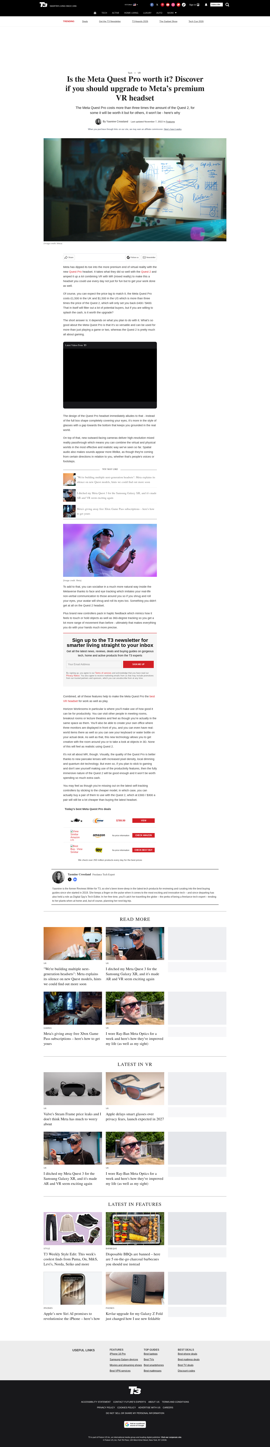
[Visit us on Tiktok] (184, 5)
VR (139, 73)
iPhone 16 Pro (118, 1354)
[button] (110, 820)
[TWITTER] (70, 879)
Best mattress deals (189, 1359)
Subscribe (215, 4)
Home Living (131, 12)
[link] (76, 820)
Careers (168, 1407)
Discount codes (186, 1370)
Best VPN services (120, 1370)
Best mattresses (152, 1370)
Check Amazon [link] (143, 835)
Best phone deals (187, 1354)
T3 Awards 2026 (140, 21)
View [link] (143, 820)
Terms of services (103, 673)
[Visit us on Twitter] (157, 5)
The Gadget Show (168, 21)
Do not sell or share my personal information (135, 1413)
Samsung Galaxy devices (124, 1359)
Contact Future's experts (129, 1402)
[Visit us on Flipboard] (178, 5)
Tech (104, 12)
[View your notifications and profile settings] (206, 5)
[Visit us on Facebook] (152, 5)
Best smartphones (154, 1365)
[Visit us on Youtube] (168, 5)
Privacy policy (106, 1407)
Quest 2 (146, 271)
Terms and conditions (175, 1402)
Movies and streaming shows (126, 1365)
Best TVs (149, 1359)
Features (170, 121)
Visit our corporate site (171, 1437)
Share (70, 257)
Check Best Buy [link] (143, 850)
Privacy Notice (73, 675)
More (170, 12)
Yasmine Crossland (117, 121)
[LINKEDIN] (75, 879)
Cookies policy (126, 1407)
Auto (159, 12)
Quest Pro (75, 271)
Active (115, 12)
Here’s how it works (173, 129)
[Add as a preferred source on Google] (135, 1424)
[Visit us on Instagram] (173, 5)
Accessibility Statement (96, 1402)
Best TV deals (185, 1365)
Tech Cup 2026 (196, 21)
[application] (110, 375)
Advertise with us (149, 1407)
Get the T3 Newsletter (110, 21)
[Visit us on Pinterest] (162, 5)
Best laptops (151, 1354)
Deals (85, 21)
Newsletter (150, 257)
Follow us (134, 257)
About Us (153, 1402)
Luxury (147, 12)
